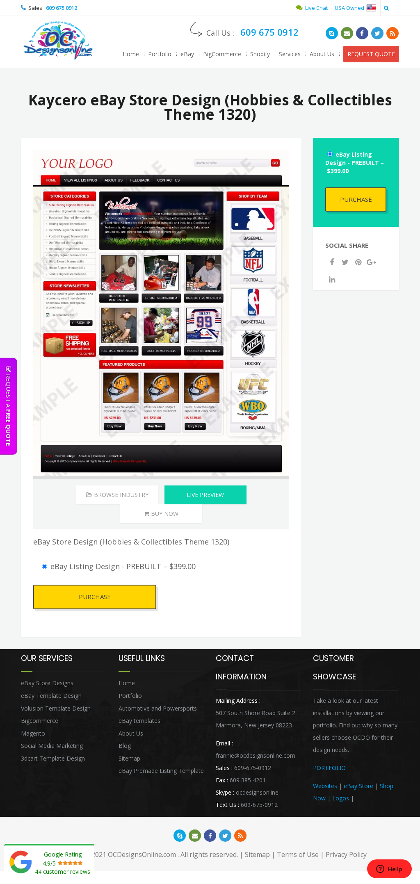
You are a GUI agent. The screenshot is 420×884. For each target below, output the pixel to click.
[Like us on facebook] (362, 33)
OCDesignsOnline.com (142, 854)
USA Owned (350, 7)
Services (290, 54)
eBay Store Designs (47, 683)
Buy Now (163, 513)
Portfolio (159, 54)
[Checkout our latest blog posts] (392, 33)
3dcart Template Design (53, 758)
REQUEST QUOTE (371, 54)
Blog (125, 746)
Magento (33, 733)
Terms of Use (298, 854)
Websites (325, 786)
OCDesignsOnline (58, 40)
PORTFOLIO (329, 768)
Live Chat (316, 7)
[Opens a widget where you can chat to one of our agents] (389, 869)
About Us (322, 54)
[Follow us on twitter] (377, 33)
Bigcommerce (39, 721)
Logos (340, 798)
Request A (9, 409)
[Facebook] (331, 262)
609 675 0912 (61, 7)
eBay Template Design (51, 695)
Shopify (260, 54)
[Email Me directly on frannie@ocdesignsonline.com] (347, 33)
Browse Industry (120, 495)
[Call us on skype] (332, 33)
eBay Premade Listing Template (161, 771)
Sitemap (129, 758)
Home (131, 54)
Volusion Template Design (56, 708)
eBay (187, 54)
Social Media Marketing (52, 746)
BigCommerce (222, 54)
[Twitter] (345, 262)
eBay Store (358, 786)
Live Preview (205, 495)
